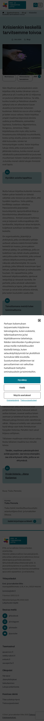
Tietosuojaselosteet (28, 400)
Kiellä (22, 387)
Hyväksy (22, 380)
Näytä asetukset (22, 395)
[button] (39, 320)
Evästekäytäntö (13, 400)
